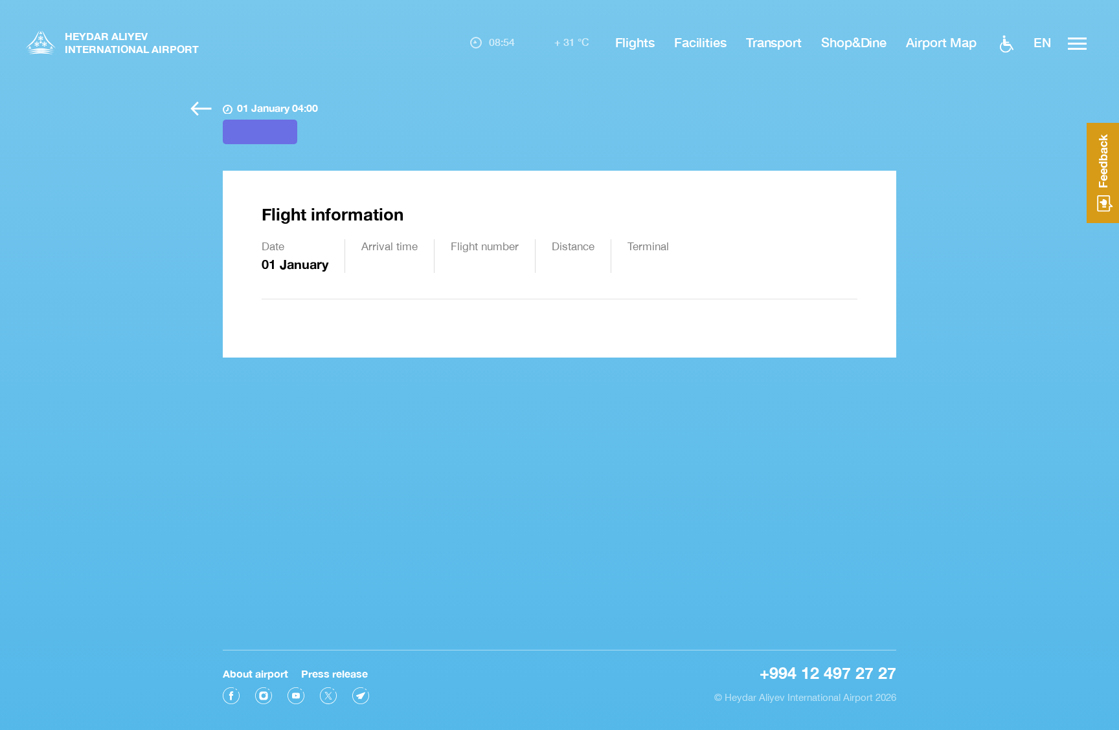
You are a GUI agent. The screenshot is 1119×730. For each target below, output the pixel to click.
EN (1042, 42)
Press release (334, 673)
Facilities (700, 42)
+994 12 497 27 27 (828, 672)
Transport (774, 42)
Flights (635, 42)
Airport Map (941, 42)
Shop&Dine (854, 42)
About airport (255, 673)
